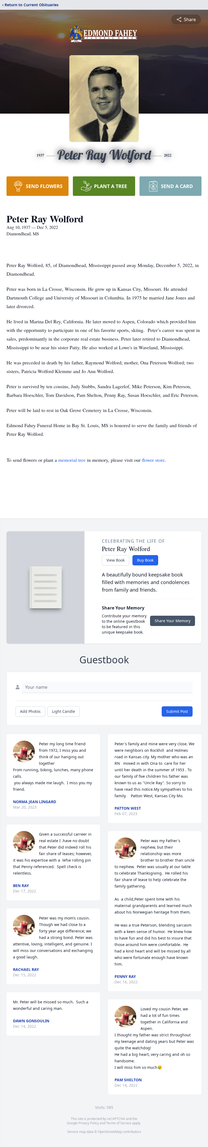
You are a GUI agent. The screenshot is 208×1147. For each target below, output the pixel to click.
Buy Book (145, 560)
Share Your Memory (172, 620)
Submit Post (177, 711)
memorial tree (72, 460)
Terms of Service (118, 1123)
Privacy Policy (89, 1123)
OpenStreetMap (110, 1131)
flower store (153, 460)
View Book (115, 560)
